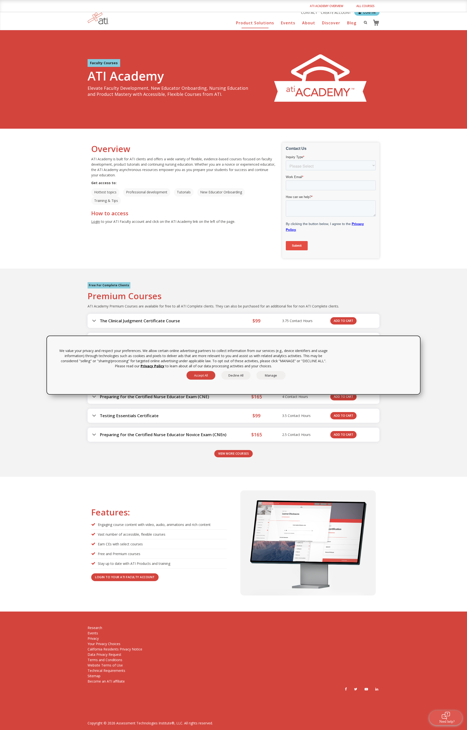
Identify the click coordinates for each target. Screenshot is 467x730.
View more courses (233, 453)
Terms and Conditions (105, 660)
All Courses (365, 6)
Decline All (235, 375)
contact (309, 12)
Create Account (336, 12)
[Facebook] (346, 689)
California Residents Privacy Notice (115, 649)
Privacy (93, 638)
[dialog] (233, 365)
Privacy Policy (152, 365)
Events (93, 633)
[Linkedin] (376, 689)
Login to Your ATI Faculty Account (125, 577)
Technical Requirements (106, 670)
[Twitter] (355, 689)
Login (95, 221)
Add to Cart (343, 321)
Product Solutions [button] (255, 23)
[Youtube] (366, 689)
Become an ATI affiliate (106, 681)
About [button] (308, 23)
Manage (271, 375)
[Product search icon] (365, 22)
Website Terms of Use (105, 665)
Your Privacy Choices (104, 643)
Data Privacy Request (104, 654)
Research (95, 627)
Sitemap (94, 676)
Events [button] (288, 23)
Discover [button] (331, 23)
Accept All (201, 375)
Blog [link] (351, 23)
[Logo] (98, 18)
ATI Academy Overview (326, 6)
